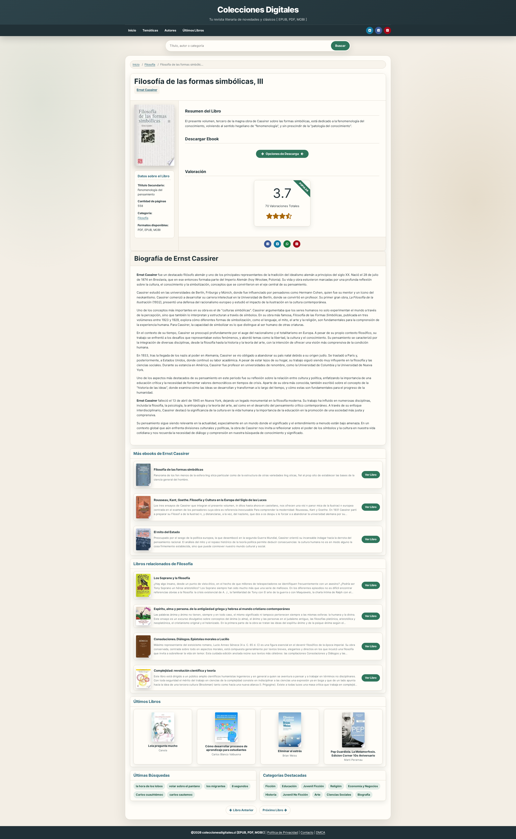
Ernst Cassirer (147, 90)
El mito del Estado (167, 532)
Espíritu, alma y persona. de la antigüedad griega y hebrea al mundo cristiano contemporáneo (222, 609)
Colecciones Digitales (258, 10)
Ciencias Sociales (339, 794)
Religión (336, 786)
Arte (317, 794)
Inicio (132, 30)
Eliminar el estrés (290, 751)
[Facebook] (378, 30)
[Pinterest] (387, 30)
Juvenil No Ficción (295, 794)
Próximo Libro (273, 810)
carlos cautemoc (181, 794)
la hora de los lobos (149, 786)
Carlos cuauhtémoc (149, 794)
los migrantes (215, 786)
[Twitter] (369, 30)
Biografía (364, 794)
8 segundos (240, 786)
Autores (170, 30)
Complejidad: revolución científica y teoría (185, 670)
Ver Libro (371, 474)
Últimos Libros (193, 30)
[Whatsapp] (287, 244)
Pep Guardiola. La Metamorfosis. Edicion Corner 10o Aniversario (353, 753)
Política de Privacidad (282, 832)
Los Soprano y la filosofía (172, 578)
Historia (270, 794)
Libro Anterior (243, 810)
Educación (289, 786)
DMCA (320, 832)
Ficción (270, 786)
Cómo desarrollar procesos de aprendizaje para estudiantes (226, 748)
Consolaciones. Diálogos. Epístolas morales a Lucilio (191, 639)
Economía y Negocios (363, 786)
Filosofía (150, 64)
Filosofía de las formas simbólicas (178, 469)
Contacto (307, 832)
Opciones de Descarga (282, 154)
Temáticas (150, 30)
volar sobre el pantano (184, 786)
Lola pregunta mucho (163, 745)
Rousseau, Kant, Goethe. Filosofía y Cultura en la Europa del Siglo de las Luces (210, 500)
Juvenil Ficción (313, 786)
